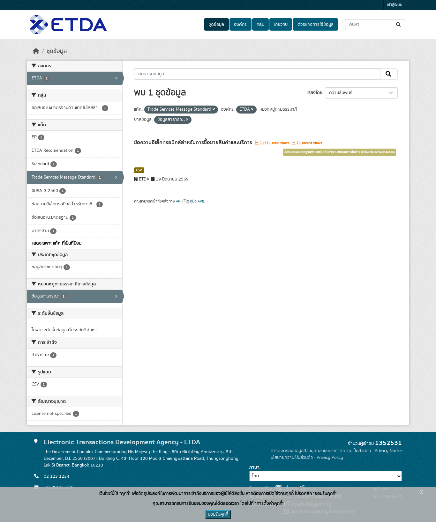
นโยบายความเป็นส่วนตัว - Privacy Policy (307, 457)
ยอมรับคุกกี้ (218, 514)
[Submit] (399, 24)
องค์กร (240, 24)
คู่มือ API (196, 201)
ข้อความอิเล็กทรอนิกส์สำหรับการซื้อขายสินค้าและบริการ (193, 142)
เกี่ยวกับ (281, 24)
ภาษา (254, 467)
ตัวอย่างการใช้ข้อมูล (315, 24)
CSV (139, 170)
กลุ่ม (260, 24)
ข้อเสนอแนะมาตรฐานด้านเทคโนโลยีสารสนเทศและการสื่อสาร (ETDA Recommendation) (339, 152)
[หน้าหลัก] (36, 51)
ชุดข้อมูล (216, 24)
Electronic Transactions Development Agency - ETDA (122, 442)
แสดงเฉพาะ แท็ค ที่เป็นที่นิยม (56, 243)
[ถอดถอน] (214, 109)
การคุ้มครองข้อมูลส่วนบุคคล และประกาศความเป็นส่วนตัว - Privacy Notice (336, 451)
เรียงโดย (314, 93)
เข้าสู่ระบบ (394, 5)
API (178, 201)
